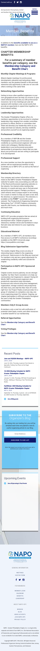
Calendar (20, 593)
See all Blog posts (13, 399)
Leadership (20, 598)
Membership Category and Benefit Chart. (20, 67)
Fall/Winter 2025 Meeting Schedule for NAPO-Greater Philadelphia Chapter (17, 387)
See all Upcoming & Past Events (17, 483)
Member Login (20, 591)
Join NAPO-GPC (20, 617)
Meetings (20, 572)
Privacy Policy (20, 619)
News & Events (20, 614)
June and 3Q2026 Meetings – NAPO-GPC (18, 359)
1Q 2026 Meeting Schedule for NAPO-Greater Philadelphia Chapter (17, 372)
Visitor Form (20, 575)
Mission (20, 609)
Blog (20, 612)
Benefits (20, 596)
